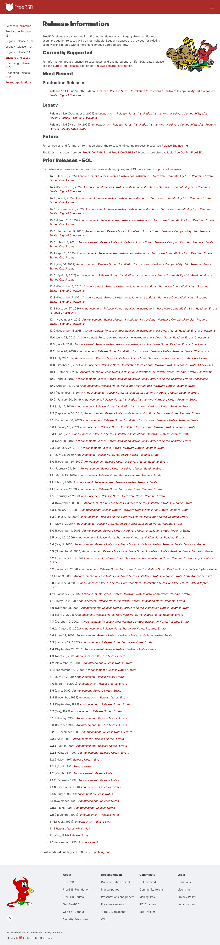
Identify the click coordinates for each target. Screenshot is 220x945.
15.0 (30, 41)
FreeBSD (68, 882)
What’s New (103, 821)
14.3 (29, 52)
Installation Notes (159, 503)
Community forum (151, 889)
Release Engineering (175, 145)
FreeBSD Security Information (113, 65)
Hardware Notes (167, 330)
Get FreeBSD (71, 904)
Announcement (98, 91)
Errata (53, 95)
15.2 (8, 77)
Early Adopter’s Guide (203, 569)
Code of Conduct (74, 911)
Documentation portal (115, 882)
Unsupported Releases (166, 169)
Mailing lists (147, 897)
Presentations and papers (117, 897)
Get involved (147, 882)
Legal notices (186, 904)
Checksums (208, 330)
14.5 (8, 67)
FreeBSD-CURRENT (124, 152)
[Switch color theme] (10, 918)
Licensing (184, 889)
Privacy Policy (187, 897)
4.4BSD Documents (113, 911)
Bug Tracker (147, 911)
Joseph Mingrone (99, 852)
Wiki (104, 919)
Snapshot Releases (18, 57)
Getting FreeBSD (191, 152)
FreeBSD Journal (74, 897)
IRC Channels (148, 904)
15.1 (8, 35)
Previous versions (112, 904)
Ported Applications (18, 82)
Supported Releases (66, 65)
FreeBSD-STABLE (94, 152)
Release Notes (119, 91)
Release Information (18, 26)
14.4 (29, 46)
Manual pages (110, 889)
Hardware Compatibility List (181, 91)
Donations (184, 882)
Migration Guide (194, 544)
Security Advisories (75, 919)
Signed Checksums (72, 95)
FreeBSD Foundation (76, 889)
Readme (207, 91)
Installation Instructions (146, 91)
